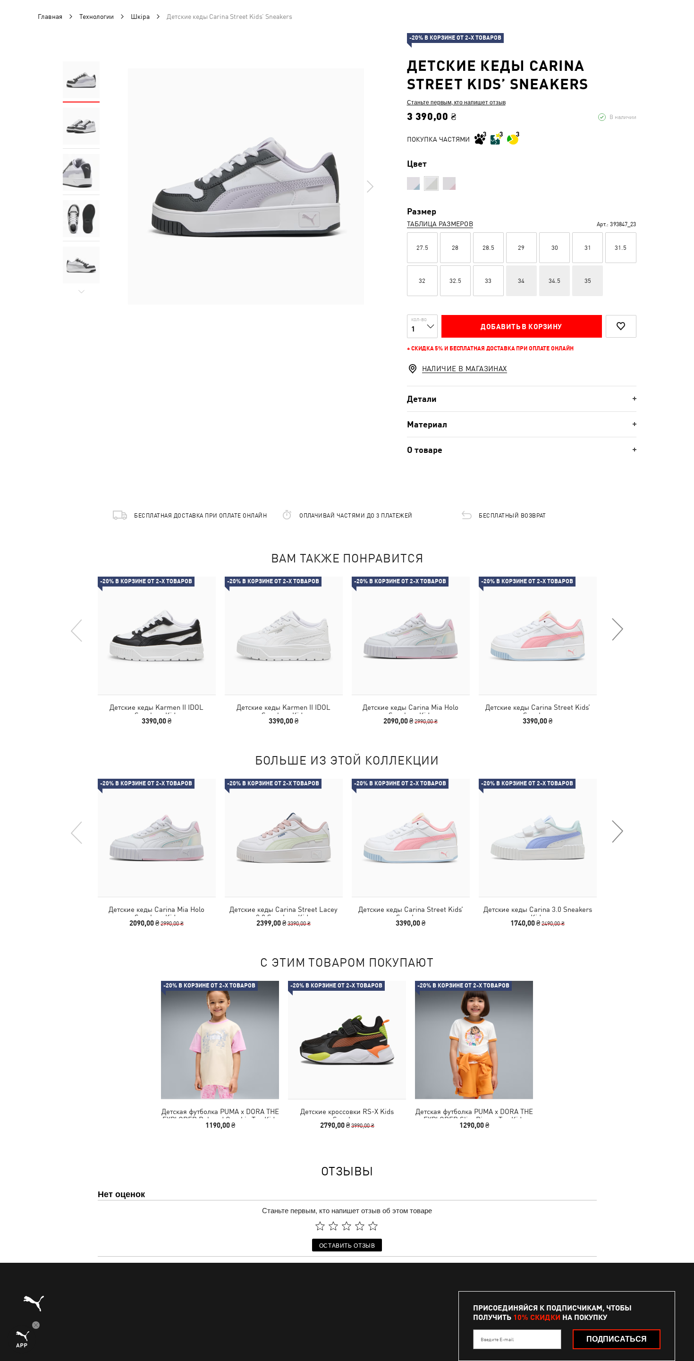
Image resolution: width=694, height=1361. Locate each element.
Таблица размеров (440, 224)
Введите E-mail (497, 1339)
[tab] (521, 398)
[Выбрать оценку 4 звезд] (360, 1226)
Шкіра (140, 16)
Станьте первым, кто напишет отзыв (456, 102)
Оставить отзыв (347, 1245)
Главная (50, 16)
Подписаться (616, 1339)
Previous (76, 629)
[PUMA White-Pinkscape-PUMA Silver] (413, 183)
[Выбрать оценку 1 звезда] (320, 1226)
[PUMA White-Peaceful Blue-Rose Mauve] (449, 183)
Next (369, 186)
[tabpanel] (246, 186)
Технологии (96, 16)
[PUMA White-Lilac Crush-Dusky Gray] (431, 183)
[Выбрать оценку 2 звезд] (333, 1226)
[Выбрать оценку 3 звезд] (346, 1226)
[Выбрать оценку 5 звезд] (373, 1226)
